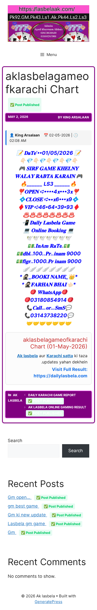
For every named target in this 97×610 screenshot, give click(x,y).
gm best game (40, 506)
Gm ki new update (44, 514)
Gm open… (36, 497)
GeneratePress (48, 601)
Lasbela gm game (44, 523)
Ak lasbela (27, 355)
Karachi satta (60, 355)
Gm (29, 532)
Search (15, 440)
